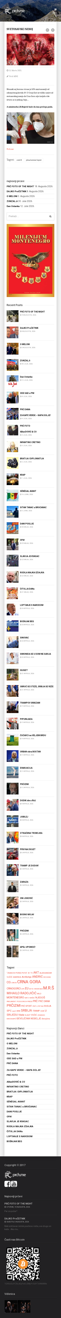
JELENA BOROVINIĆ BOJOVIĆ (34, 160)
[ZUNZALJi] (13, 364)
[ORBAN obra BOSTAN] (13, 755)
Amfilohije (27, 977)
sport (14, 1011)
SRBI (18, 1011)
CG (9, 982)
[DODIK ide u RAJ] (13, 804)
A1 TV (30, 973)
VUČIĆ (34, 1015)
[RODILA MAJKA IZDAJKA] (13, 576)
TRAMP (36, 1011)
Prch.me (10, 149)
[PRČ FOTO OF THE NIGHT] (13, 316)
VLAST (27, 1015)
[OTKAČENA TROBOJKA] (13, 837)
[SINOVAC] (13, 641)
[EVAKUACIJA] (13, 772)
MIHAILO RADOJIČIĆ (21, 993)
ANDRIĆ (37, 976)
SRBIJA (26, 1010)
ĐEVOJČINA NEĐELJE (29, 1018)
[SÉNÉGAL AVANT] (13, 495)
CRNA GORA (29, 981)
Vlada (21, 1014)
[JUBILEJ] (13, 821)
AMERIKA (17, 977)
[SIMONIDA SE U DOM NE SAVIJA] (13, 658)
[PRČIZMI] (13, 788)
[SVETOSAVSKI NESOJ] (30, 49)
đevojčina (46, 1019)
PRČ (35, 1001)
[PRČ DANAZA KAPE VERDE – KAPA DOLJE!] (13, 413)
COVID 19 (19, 160)
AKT (36, 972)
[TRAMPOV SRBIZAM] (13, 707)
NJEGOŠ (40, 997)
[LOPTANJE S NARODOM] (13, 609)
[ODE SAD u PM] (13, 397)
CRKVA (14, 983)
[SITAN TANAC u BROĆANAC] (13, 511)
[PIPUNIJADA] (13, 723)
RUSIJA (47, 1006)
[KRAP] (13, 479)
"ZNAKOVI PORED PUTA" (17, 973)
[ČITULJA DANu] (13, 593)
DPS (22, 989)
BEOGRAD (47, 977)
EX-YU (31, 989)
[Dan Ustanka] (13, 381)
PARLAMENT (11, 1001)
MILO (39, 994)
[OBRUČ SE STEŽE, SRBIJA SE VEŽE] (13, 690)
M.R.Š (48, 987)
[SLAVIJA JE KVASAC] (13, 560)
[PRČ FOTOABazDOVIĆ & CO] (13, 430)
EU (26, 988)
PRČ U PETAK (38, 1006)
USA (42, 1011)
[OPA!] (13, 544)
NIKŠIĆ (32, 998)
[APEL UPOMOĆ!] (13, 951)
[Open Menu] (55, 9)
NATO (27, 998)
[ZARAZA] (13, 886)
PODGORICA (22, 1001)
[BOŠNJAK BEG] (13, 625)
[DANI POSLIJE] (13, 527)
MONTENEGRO (15, 997)
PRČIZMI (14, 1005)
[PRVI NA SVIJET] (13, 853)
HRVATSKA (38, 989)
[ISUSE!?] (13, 674)
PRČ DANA (44, 1001)
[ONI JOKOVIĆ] (13, 902)
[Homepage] (16, 10)
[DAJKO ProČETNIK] (13, 332)
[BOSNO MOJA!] (13, 918)
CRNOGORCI (14, 988)
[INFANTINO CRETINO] (13, 446)
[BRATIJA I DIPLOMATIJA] (13, 462)
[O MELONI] (13, 348)
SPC (9, 1010)
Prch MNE (13, 76)
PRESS (29, 1001)
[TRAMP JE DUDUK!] (13, 869)
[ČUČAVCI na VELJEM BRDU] (13, 739)
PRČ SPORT (26, 1006)
